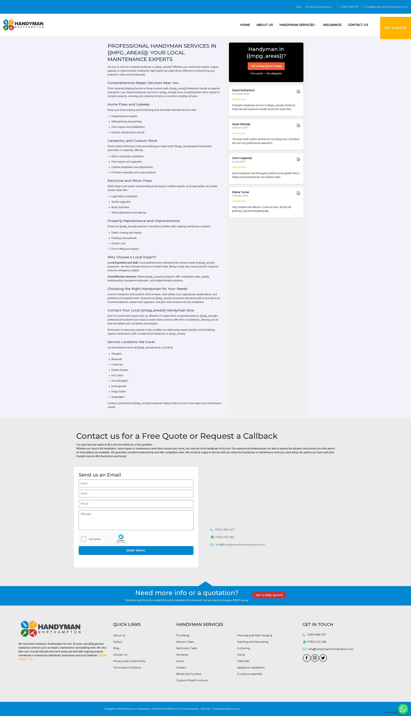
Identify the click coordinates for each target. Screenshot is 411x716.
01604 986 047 (350, 6)
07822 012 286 (224, 537)
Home (245, 25)
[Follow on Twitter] (323, 658)
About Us (265, 25)
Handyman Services (297, 25)
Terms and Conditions (318, 6)
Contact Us (358, 25)
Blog (298, 6)
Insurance (332, 25)
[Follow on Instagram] (315, 658)
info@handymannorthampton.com (387, 6)
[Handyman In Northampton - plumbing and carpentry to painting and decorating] (23, 24)
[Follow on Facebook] (306, 658)
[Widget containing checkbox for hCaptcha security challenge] (103, 539)
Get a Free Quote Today (266, 66)
